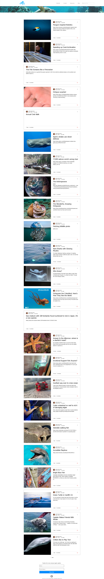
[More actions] (78, 22)
